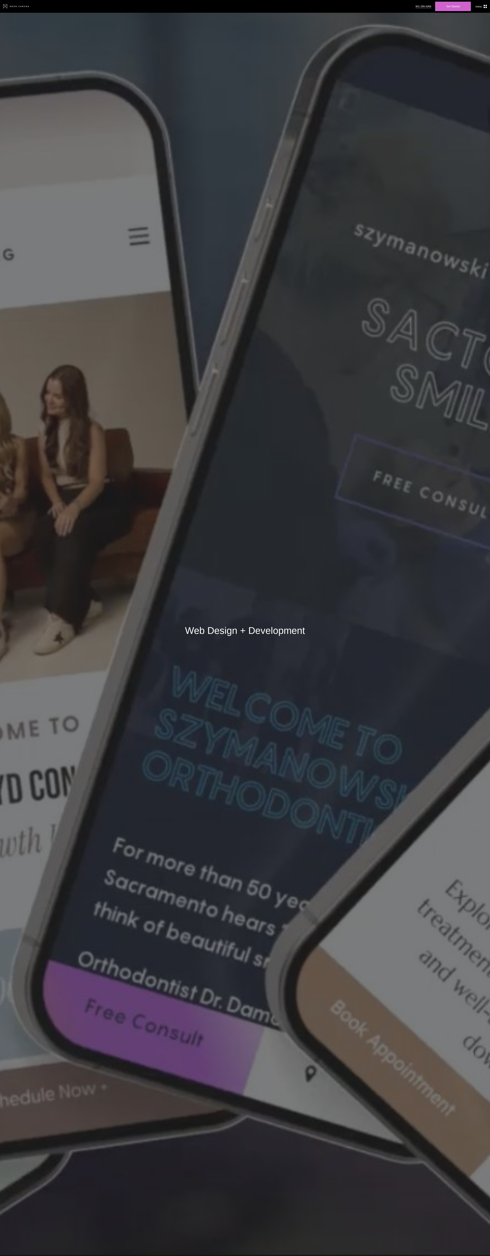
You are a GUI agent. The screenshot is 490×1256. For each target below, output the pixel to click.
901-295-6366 (423, 6)
